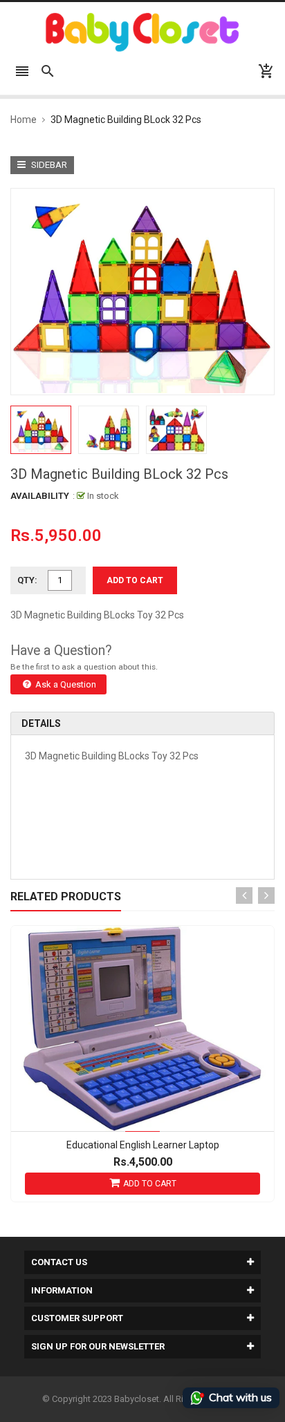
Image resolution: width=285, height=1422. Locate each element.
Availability (39, 496)
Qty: (27, 580)
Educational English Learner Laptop (142, 1144)
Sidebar (48, 165)
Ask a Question (64, 684)
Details (41, 723)
